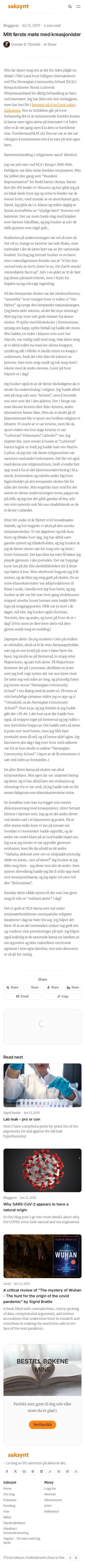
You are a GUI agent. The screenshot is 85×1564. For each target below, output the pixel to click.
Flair (61, 1557)
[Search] (70, 6)
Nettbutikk (42, 1424)
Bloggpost (11, 25)
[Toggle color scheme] (73, 1558)
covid (7, 1284)
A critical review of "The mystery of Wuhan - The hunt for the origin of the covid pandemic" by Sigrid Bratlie (42, 1296)
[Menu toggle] (78, 6)
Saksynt (19, 1557)
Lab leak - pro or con (21, 1119)
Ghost (51, 1557)
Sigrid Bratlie (11, 1113)
